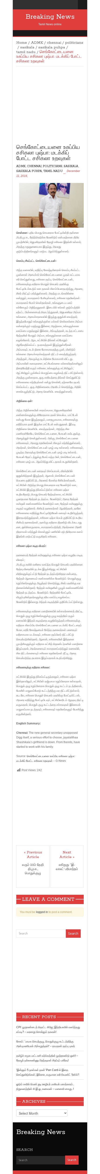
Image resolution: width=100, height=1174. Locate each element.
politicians (74, 42)
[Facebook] (68, 4)
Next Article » (66, 854)
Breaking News (50, 17)
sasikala (27, 47)
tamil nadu (26, 52)
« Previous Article (33, 854)
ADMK (37, 42)
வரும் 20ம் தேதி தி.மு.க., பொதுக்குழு (33, 869)
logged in (42, 912)
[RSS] (73, 4)
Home (21, 42)
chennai (54, 42)
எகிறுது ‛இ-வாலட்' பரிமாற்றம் (67, 867)
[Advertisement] (50, 108)
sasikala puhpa (51, 47)
